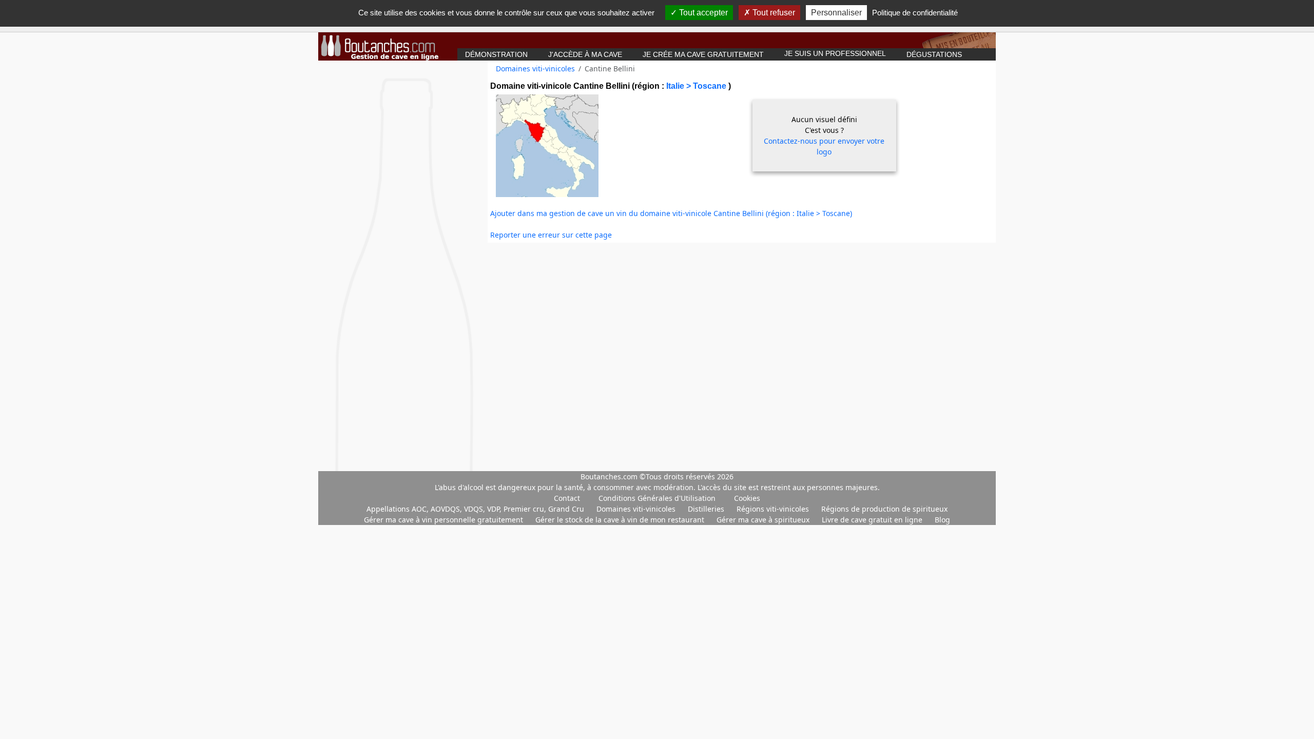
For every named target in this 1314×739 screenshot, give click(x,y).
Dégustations (934, 54)
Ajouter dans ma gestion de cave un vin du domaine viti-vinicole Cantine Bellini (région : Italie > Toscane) (671, 213)
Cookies (747, 498)
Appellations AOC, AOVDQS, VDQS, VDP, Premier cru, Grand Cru (476, 509)
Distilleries (707, 509)
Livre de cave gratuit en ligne (873, 519)
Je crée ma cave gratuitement (703, 54)
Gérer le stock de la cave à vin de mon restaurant (620, 519)
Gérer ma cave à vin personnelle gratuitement (444, 519)
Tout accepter (702, 12)
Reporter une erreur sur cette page (551, 235)
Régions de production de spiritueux (884, 509)
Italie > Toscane (697, 86)
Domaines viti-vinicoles (535, 68)
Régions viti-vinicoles (774, 509)
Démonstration (496, 54)
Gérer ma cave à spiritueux (764, 519)
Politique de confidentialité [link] (915, 12)
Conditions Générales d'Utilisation (657, 498)
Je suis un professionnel (835, 53)
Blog (942, 519)
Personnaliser (836, 12)
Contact (567, 498)
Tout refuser (772, 12)
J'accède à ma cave (585, 54)
